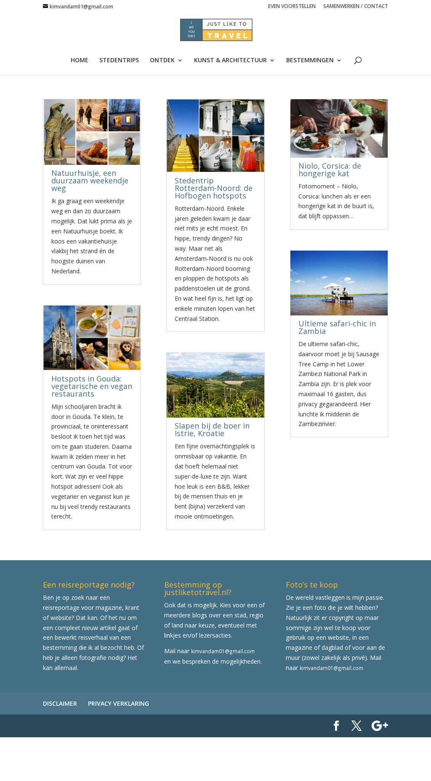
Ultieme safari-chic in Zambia (337, 327)
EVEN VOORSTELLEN (292, 7)
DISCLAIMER (60, 703)
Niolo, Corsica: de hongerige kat (329, 169)
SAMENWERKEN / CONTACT (355, 7)
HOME (79, 60)
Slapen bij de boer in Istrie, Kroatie (212, 429)
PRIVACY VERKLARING (118, 703)
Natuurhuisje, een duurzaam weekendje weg (89, 180)
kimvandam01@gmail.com (223, 651)
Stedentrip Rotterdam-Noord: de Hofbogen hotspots (214, 188)
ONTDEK (162, 60)
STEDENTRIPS (119, 60)
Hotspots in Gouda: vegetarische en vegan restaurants (91, 386)
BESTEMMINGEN (310, 60)
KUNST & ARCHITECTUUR (230, 60)
